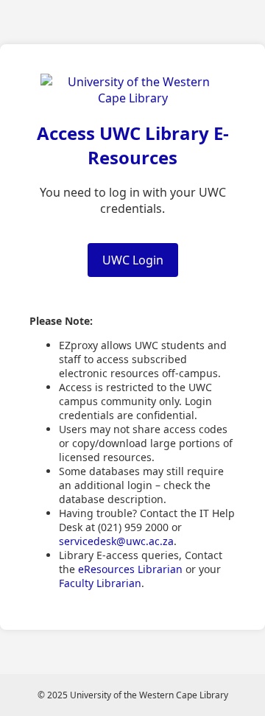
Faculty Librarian (100, 583)
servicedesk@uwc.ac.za (116, 541)
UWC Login (132, 260)
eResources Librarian (130, 569)
